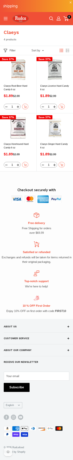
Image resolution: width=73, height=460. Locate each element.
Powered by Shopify (14, 451)
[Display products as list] (67, 50)
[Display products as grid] (61, 50)
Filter (13, 50)
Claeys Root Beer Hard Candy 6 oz (15, 88)
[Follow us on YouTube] (20, 417)
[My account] (58, 19)
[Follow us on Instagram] (13, 417)
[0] (66, 18)
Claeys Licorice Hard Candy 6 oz (54, 88)
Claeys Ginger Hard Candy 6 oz (54, 146)
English (10, 405)
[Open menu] (5, 18)
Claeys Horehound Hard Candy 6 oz (16, 146)
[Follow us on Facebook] (6, 417)
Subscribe (16, 387)
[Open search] (51, 19)
